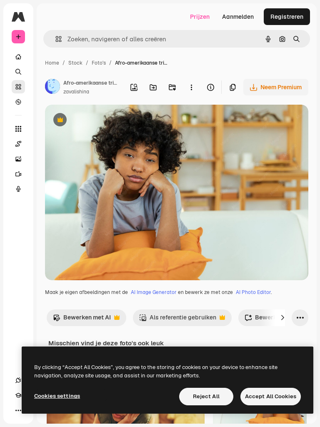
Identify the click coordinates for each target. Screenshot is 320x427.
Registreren (286, 16)
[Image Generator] (18, 159)
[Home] (18, 56)
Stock (75, 63)
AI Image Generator (154, 292)
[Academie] (18, 395)
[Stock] (18, 86)
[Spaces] (18, 144)
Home (52, 63)
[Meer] (18, 410)
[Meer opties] (191, 87)
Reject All (206, 396)
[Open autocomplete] (55, 39)
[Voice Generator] (18, 189)
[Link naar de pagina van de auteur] (52, 87)
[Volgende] (282, 317)
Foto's (99, 63)
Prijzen (200, 16)
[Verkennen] (18, 101)
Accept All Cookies (270, 396)
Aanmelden (238, 16)
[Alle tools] (18, 129)
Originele (100, 121)
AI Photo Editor (253, 292)
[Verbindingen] (18, 380)
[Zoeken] (18, 71)
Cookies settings (57, 395)
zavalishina (76, 91)
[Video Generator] (18, 174)
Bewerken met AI (82, 320)
